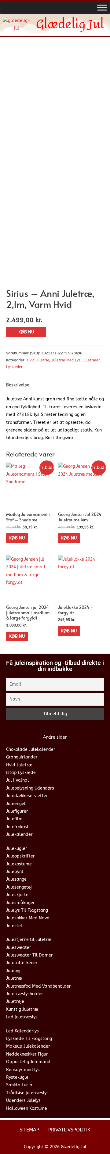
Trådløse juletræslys (27, 1092)
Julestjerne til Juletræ (29, 939)
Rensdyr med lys (23, 1069)
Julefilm (14, 819)
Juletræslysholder (24, 993)
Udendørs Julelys (23, 1100)
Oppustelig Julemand (28, 1061)
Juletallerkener (22, 962)
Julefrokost (17, 826)
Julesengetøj (19, 887)
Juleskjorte (17, 894)
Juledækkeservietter (27, 795)
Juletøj (13, 970)
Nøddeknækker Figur (27, 1054)
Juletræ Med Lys (66, 360)
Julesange (16, 879)
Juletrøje (15, 1001)
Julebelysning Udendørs (30, 788)
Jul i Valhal (17, 780)
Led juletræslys (22, 1017)
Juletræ (14, 978)
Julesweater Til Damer (29, 955)
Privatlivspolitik (69, 1130)
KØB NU (26, 332)
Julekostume (19, 864)
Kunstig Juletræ (22, 1009)
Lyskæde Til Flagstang (29, 1038)
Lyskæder (14, 367)
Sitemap (29, 1130)
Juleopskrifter (20, 856)
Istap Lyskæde (21, 772)
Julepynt (15, 871)
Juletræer (91, 360)
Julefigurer (17, 811)
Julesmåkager (20, 902)
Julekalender (19, 834)
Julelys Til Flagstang (27, 910)
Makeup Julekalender (28, 1046)
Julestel (14, 926)
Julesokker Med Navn (27, 918)
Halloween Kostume (26, 1108)
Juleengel (16, 803)
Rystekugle (17, 1077)
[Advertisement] (55, 99)
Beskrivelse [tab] (17, 385)
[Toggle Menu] (102, 7)
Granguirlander (22, 757)
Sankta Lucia (19, 1085)
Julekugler (16, 848)
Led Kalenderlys (22, 1031)
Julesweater (18, 947)
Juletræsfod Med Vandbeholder (38, 986)
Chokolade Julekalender (30, 749)
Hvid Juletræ (38, 360)
